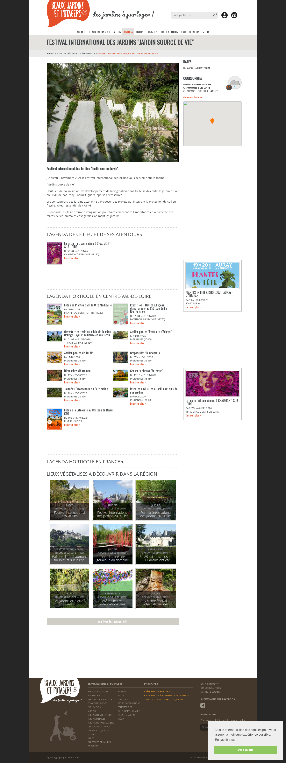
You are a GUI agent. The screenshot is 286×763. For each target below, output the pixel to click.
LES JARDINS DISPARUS (99, 726)
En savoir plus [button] (225, 739)
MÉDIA (121, 718)
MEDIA (206, 32)
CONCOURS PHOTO (98, 703)
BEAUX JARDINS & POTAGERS (105, 32)
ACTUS (139, 32)
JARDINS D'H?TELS (96, 718)
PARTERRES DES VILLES (99, 742)
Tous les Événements (68, 53)
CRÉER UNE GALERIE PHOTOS (159, 691)
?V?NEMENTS (94, 707)
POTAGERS (93, 746)
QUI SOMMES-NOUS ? (211, 687)
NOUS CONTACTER (209, 683)
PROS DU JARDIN (190, 32)
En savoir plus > (72, 258)
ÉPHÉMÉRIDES (125, 707)
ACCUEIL (81, 32)
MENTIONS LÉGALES (210, 691)
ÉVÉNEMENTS (89, 53)
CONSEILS (152, 32)
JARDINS (92, 711)
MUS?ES (92, 734)
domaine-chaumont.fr (194, 97)
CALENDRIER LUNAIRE (129, 711)
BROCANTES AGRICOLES (100, 699)
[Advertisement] (212, 174)
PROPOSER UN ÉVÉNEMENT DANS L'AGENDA (166, 695)
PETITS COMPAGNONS (129, 703)
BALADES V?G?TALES (98, 691)
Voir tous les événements (113, 621)
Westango (73, 757)
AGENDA (128, 32)
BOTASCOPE (94, 695)
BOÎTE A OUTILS (169, 32)
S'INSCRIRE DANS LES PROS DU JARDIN (163, 699)
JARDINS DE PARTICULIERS (101, 722)
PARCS (91, 738)
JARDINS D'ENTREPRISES (99, 714)
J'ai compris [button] (246, 749)
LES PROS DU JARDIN (98, 730)
